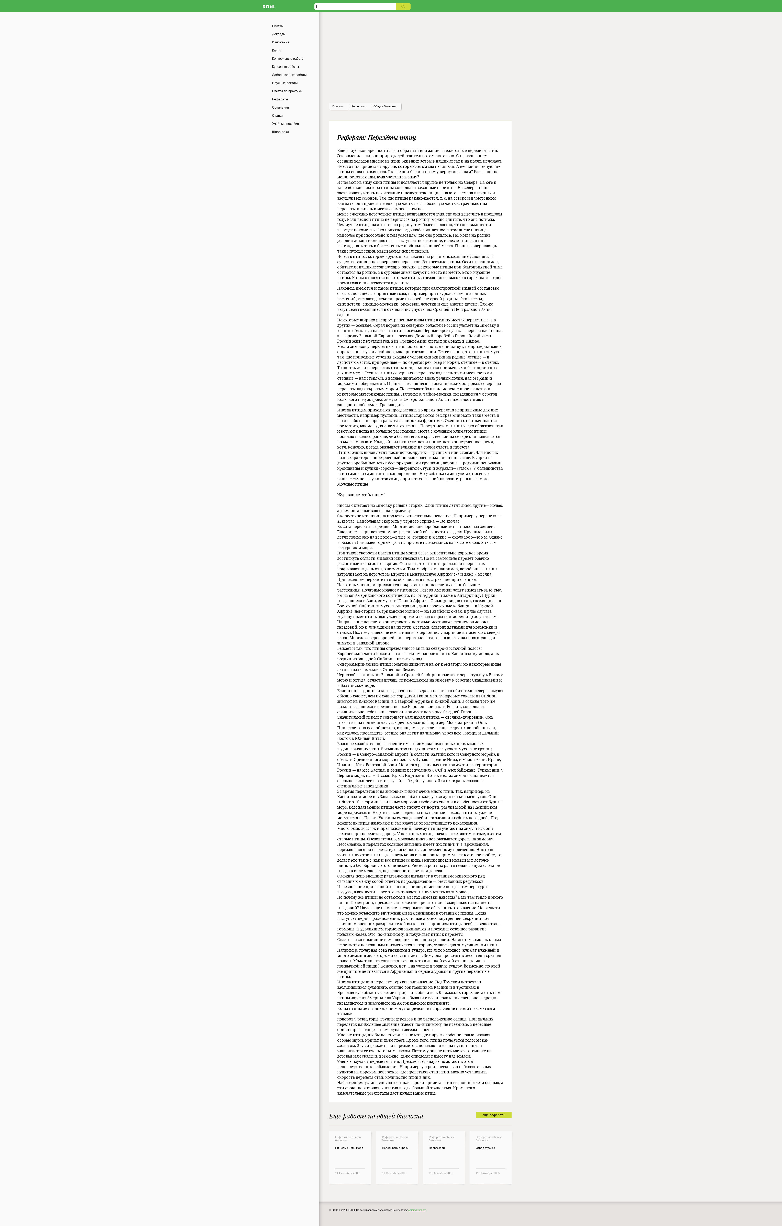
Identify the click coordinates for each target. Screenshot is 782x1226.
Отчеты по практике (287, 91)
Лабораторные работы (289, 75)
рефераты (358, 106)
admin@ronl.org (417, 1210)
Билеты (277, 26)
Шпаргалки (280, 132)
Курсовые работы (285, 66)
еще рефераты (493, 1115)
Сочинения (280, 107)
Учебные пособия (285, 123)
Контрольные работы (288, 58)
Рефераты (280, 99)
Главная (337, 106)
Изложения (280, 42)
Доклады (279, 34)
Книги (276, 50)
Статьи (277, 115)
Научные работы (285, 83)
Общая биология (384, 106)
